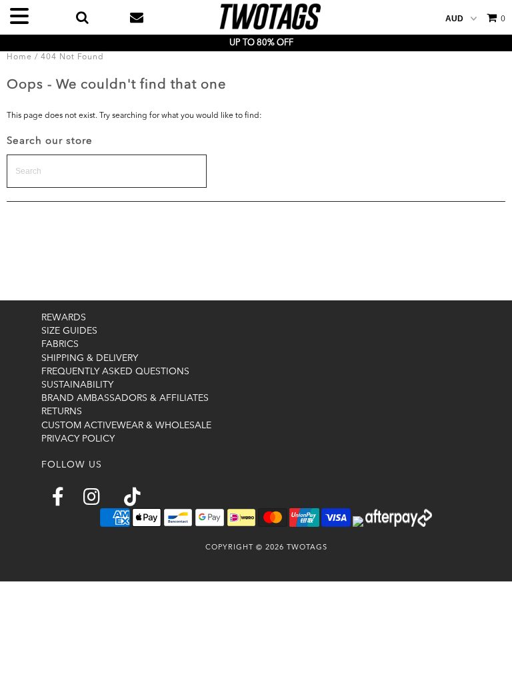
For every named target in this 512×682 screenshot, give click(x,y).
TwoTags (307, 547)
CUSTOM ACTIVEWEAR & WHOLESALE (126, 425)
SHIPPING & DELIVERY (89, 358)
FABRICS (60, 344)
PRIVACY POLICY (78, 439)
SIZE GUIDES (69, 331)
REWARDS (63, 317)
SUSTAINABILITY (77, 385)
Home (19, 57)
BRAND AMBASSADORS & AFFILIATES (125, 398)
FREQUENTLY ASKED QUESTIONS (115, 371)
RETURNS (61, 411)
